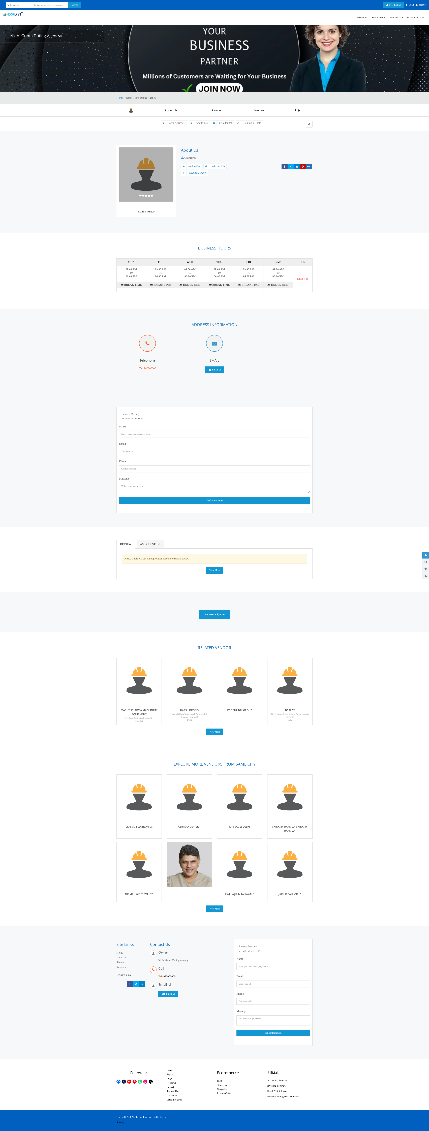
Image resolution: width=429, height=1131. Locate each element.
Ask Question (150, 544)
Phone (122, 461)
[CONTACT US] (425, 576)
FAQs (296, 110)
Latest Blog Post (174, 1099)
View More (214, 570)
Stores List (222, 1085)
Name (122, 426)
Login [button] (411, 5)
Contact (217, 110)
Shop (219, 1081)
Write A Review (177, 122)
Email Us (216, 369)
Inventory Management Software (282, 1096)
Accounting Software (277, 1080)
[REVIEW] (425, 569)
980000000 (150, 368)
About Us (170, 110)
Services (396, 17)
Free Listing (395, 5)
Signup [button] (422, 5)
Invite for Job (225, 122)
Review (259, 110)
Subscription (415, 17)
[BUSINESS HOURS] (425, 562)
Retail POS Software (277, 1091)
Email (122, 443)
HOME (361, 17)
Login (169, 1078)
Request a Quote (252, 122)
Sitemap (120, 962)
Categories (377, 17)
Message (124, 478)
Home (120, 97)
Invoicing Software (276, 1086)
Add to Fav (202, 122)
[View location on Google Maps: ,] (61, 36)
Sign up (170, 1074)
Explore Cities (224, 1093)
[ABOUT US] (425, 555)
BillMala (273, 1072)
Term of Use (173, 1091)
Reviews (121, 967)
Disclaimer (172, 1095)
